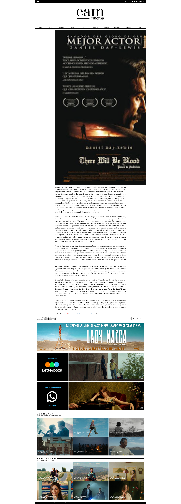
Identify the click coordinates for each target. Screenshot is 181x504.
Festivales (61, 27)
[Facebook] (130, 318)
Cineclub (128, 27)
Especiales (106, 27)
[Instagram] (137, 318)
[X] (133, 318)
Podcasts (73, 27)
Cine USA (46, 319)
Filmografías (117, 27)
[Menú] (38, 1)
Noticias (141, 27)
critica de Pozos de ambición (82, 314)
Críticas (51, 27)
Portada (40, 27)
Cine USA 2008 (52, 319)
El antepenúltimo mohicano (60, 5)
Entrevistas (95, 27)
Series (84, 27)
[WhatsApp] (140, 318)
